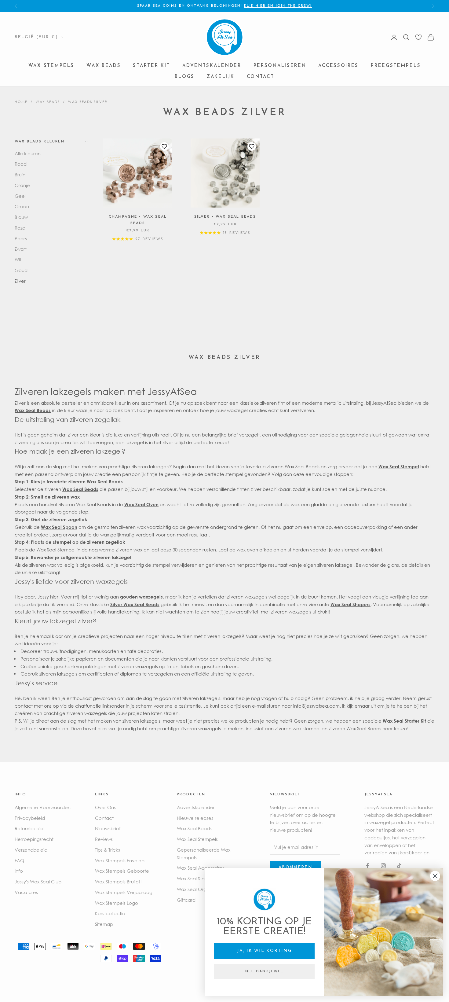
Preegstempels (396, 66)
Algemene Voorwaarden (43, 807)
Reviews (104, 839)
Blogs (185, 77)
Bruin (20, 174)
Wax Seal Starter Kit (198, 878)
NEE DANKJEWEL (264, 971)
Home (21, 102)
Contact (260, 77)
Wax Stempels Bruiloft (118, 881)
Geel (20, 196)
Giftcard (186, 900)
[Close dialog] (435, 876)
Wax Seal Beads (33, 410)
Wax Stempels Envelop (119, 860)
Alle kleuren (28, 153)
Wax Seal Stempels (197, 839)
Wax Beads (103, 66)
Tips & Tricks (107, 850)
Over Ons (105, 807)
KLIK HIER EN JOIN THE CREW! (278, 6)
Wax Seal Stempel (398, 466)
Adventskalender (211, 66)
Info (19, 871)
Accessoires (338, 66)
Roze (20, 227)
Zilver (20, 281)
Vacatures (26, 892)
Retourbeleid (29, 828)
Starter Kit (151, 66)
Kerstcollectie (110, 913)
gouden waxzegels (141, 596)
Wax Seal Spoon (59, 527)
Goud (21, 270)
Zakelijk (221, 77)
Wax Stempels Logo (116, 903)
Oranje (22, 185)
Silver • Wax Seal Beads (225, 217)
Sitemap (104, 924)
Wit (18, 259)
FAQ (19, 860)
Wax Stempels (51, 66)
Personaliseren (280, 66)
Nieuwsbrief (108, 828)
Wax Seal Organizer (198, 889)
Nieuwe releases (195, 818)
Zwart (21, 249)
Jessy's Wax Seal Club (38, 881)
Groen (22, 206)
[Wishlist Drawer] (418, 37)
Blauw (21, 217)
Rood (21, 164)
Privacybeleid (30, 818)
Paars (21, 238)
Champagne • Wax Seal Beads (138, 220)
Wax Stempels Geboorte (122, 871)
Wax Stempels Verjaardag (123, 892)
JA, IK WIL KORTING (264, 951)
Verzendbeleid (31, 850)
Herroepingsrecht (34, 839)
